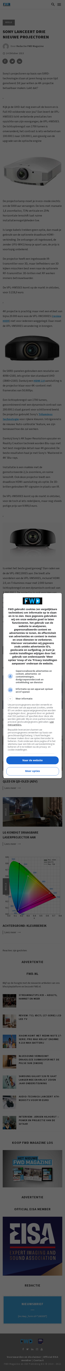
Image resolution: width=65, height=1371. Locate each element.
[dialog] (32, 685)
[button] (32, 698)
